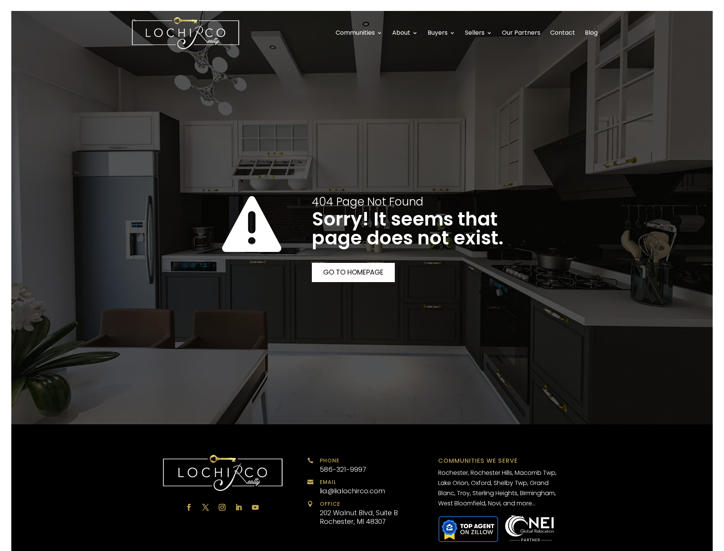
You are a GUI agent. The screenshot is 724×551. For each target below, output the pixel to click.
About (401, 33)
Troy (463, 493)
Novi (494, 503)
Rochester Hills (491, 472)
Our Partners (521, 33)
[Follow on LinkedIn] (238, 507)
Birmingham (537, 493)
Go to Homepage (353, 272)
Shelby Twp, (511, 483)
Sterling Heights (494, 493)
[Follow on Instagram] (222, 507)
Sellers (475, 33)
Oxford (481, 483)
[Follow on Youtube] (255, 507)
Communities (355, 33)
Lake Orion (453, 483)
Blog (591, 33)
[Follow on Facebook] (189, 507)
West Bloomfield (461, 503)
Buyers (438, 33)
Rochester (453, 472)
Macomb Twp (535, 472)
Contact (562, 33)
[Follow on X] (205, 507)
